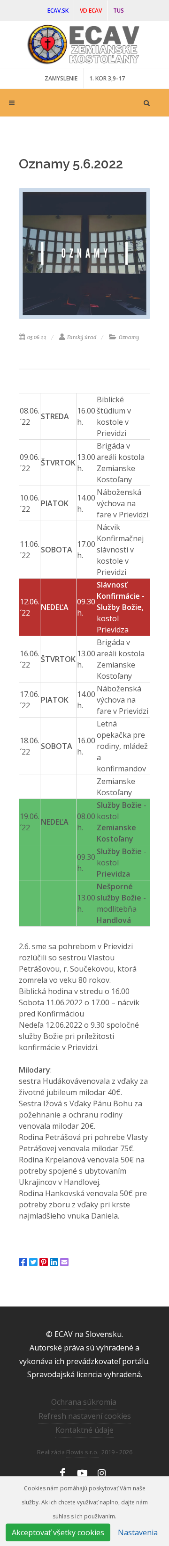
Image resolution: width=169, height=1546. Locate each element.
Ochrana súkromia (83, 1402)
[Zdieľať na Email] (64, 1262)
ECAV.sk (58, 11)
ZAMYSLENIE (61, 78)
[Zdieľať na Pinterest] (43, 1262)
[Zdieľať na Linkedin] (54, 1262)
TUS (118, 11)
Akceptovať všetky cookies (58, 1532)
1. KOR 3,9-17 (107, 78)
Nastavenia (138, 1532)
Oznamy (128, 337)
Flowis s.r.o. (82, 1452)
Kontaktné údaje (84, 1430)
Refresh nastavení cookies (84, 1416)
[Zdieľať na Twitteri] (33, 1262)
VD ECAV (91, 11)
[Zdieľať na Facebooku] (23, 1262)
